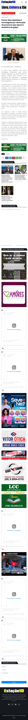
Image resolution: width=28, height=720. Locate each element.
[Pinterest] (13, 158)
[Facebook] (6, 158)
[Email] (20, 158)
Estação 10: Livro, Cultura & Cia (18, 715)
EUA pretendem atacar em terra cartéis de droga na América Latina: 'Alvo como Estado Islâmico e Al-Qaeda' (7, 178)
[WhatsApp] (16, 158)
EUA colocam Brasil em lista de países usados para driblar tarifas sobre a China (20, 177)
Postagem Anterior (7, 245)
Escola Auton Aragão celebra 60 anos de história (22, 13)
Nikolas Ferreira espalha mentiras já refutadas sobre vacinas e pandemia (6, 198)
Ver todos (24, 162)
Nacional (11, 17)
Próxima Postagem (21, 245)
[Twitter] (10, 158)
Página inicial (4, 17)
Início (14, 717)
